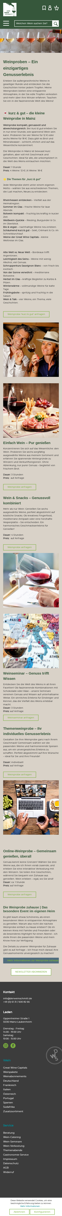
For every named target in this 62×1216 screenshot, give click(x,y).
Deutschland (11, 1081)
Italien (7, 1089)
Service (8, 1125)
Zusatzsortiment (13, 1111)
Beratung (8, 1133)
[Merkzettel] (44, 7)
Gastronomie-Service (16, 1155)
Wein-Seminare (12, 1141)
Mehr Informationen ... (31, 1206)
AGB (6, 1168)
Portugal (8, 1098)
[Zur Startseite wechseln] (10, 9)
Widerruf (8, 1172)
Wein (7, 1060)
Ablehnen (19, 1212)
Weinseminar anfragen (20, 718)
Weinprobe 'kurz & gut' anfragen (26, 314)
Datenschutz (11, 1163)
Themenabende (12, 1150)
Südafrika (9, 1107)
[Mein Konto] (50, 7)
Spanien (8, 1102)
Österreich (9, 1094)
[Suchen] (55, 23)
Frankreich (9, 1085)
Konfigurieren (42, 1212)
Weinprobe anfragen (19, 487)
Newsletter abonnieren (31, 972)
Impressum (10, 1159)
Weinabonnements (14, 1076)
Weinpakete (10, 1072)
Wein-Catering (12, 1137)
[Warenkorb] (56, 7)
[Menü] (6, 23)
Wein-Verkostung (13, 1146)
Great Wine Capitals (15, 1068)
